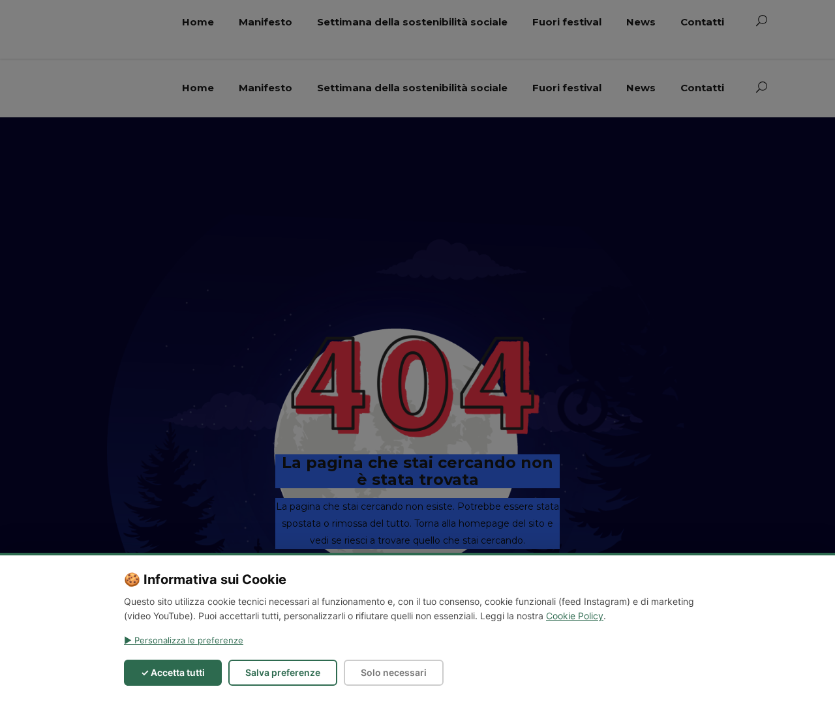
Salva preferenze (282, 672)
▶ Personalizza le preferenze (183, 640)
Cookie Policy (574, 615)
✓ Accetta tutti (173, 672)
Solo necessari (394, 672)
